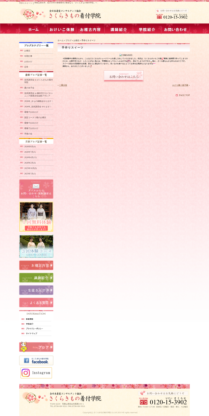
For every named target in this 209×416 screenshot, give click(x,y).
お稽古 (76, 40)
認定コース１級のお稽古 (35, 117)
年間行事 (28, 56)
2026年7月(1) (30, 152)
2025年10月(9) (30, 168)
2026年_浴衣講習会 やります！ (38, 107)
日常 (26, 67)
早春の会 (28, 134)
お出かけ (28, 61)
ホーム (61, 40)
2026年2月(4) (30, 163)
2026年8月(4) (30, 147)
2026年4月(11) (30, 157)
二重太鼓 (63, 85)
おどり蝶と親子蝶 (180, 85)
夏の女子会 (29, 88)
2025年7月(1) (30, 174)
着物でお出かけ (31, 112)
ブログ (69, 40)
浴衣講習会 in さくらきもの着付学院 (38, 81)
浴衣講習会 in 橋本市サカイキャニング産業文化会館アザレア (38, 94)
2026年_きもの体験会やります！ (38, 101)
